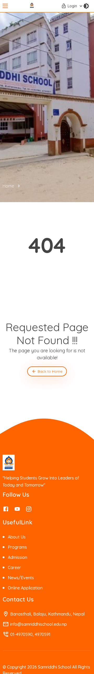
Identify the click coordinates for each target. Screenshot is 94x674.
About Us (17, 537)
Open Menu (5, 6)
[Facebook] (6, 510)
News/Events (21, 577)
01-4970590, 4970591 (30, 634)
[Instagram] (29, 510)
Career (14, 567)
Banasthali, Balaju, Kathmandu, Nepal (47, 614)
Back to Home (50, 371)
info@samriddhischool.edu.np (38, 624)
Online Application (25, 587)
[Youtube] (17, 510)
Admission (17, 557)
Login (72, 6)
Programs (17, 547)
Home (8, 186)
